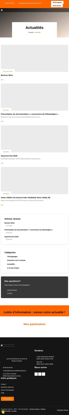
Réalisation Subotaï (62, 410)
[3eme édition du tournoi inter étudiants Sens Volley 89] (34, 180)
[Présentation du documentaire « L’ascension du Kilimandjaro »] (34, 97)
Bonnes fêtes (7, 75)
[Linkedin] (43, 374)
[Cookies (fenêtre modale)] (3, 412)
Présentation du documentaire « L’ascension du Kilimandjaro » (29, 114)
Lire (2, 79)
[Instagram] (39, 374)
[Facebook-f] (36, 374)
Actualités (6, 110)
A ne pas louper (8, 71)
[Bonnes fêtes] (34, 58)
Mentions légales (34, 409)
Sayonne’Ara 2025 (9, 156)
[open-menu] (66, 10)
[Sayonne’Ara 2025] (34, 138)
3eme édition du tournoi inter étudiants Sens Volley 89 (25, 197)
